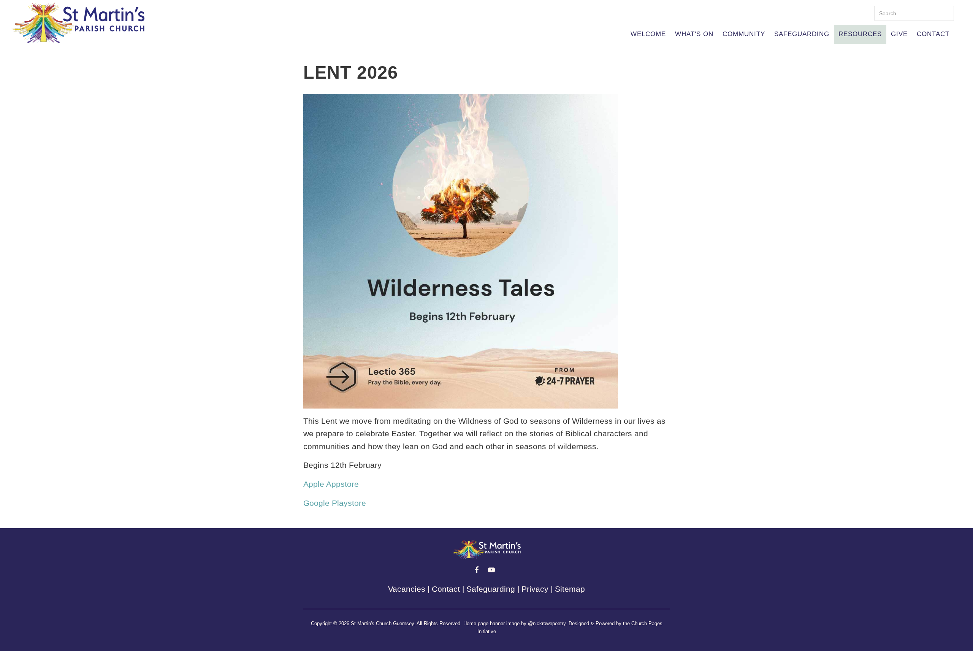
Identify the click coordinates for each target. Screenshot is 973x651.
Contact (933, 34)
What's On (694, 34)
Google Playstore (334, 503)
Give (899, 34)
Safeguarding (801, 34)
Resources (860, 34)
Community (744, 34)
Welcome (648, 34)
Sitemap (570, 588)
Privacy (534, 588)
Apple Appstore (331, 484)
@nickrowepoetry (547, 623)
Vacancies (406, 588)
